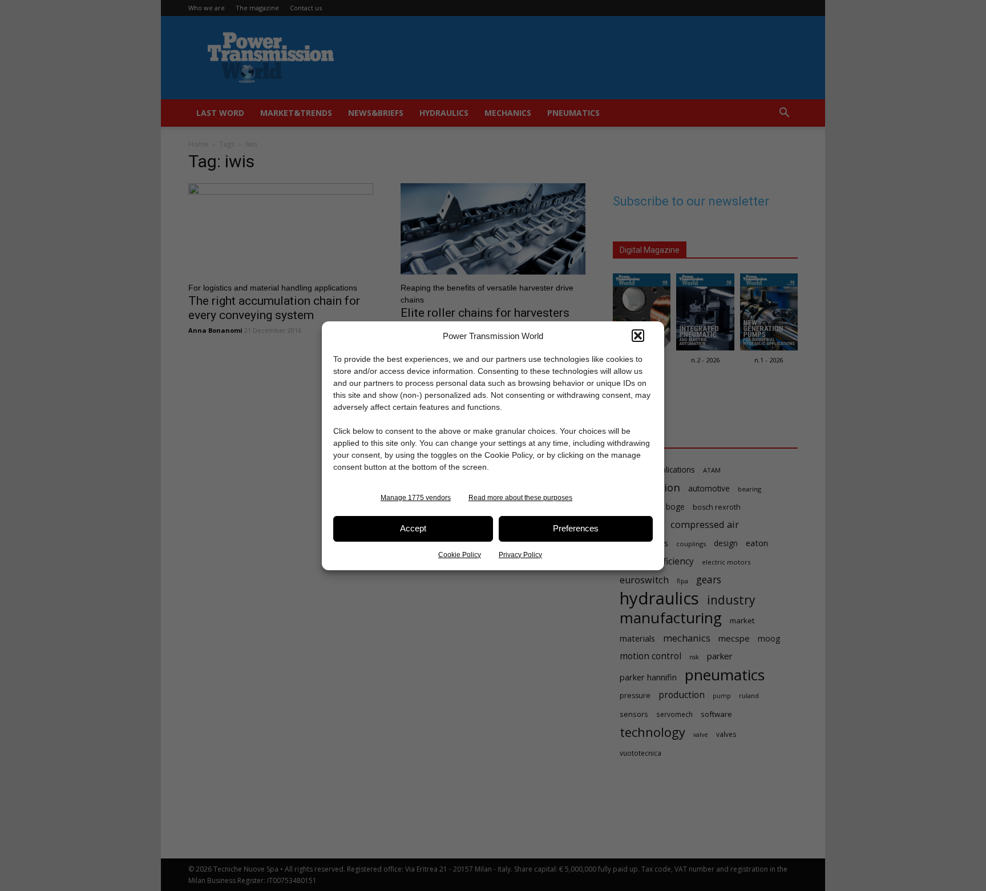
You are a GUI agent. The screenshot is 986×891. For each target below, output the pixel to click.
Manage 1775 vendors (416, 498)
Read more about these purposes (520, 498)
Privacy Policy (520, 555)
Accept (413, 528)
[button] (638, 335)
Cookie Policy (459, 555)
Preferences (576, 528)
